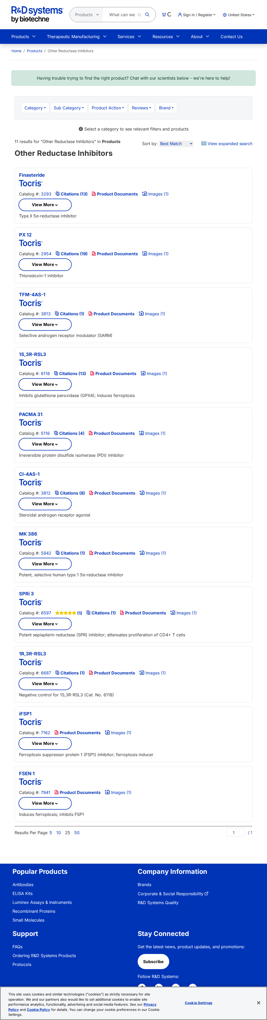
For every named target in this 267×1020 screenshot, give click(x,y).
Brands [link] (144, 884)
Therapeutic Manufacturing (73, 36)
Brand (165, 107)
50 (77, 832)
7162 (45, 732)
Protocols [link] (22, 964)
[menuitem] (16, 51)
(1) (79, 613)
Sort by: (150, 143)
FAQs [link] (17, 946)
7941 (45, 792)
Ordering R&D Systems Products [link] (44, 955)
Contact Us (231, 36)
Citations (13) (74, 194)
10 (58, 832)
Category (34, 107)
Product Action (106, 107)
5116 (45, 433)
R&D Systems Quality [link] (158, 902)
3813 (46, 313)
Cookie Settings (198, 1003)
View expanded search (229, 143)
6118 (45, 373)
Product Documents (117, 194)
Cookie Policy (38, 1009)
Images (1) (158, 194)
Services (126, 36)
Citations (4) (71, 433)
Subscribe (153, 961)
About (197, 36)
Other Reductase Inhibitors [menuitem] (70, 51)
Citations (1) (71, 313)
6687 (46, 672)
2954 (46, 253)
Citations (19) (74, 253)
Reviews (140, 107)
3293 (46, 194)
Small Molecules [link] (28, 920)
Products (20, 36)
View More (43, 204)
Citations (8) (72, 493)
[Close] (258, 1003)
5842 (46, 553)
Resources (163, 36)
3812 (46, 493)
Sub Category (67, 107)
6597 (46, 612)
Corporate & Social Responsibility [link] (170, 893)
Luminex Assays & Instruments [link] (42, 902)
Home (16, 51)
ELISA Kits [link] (23, 893)
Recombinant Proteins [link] (34, 911)
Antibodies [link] (23, 884)
